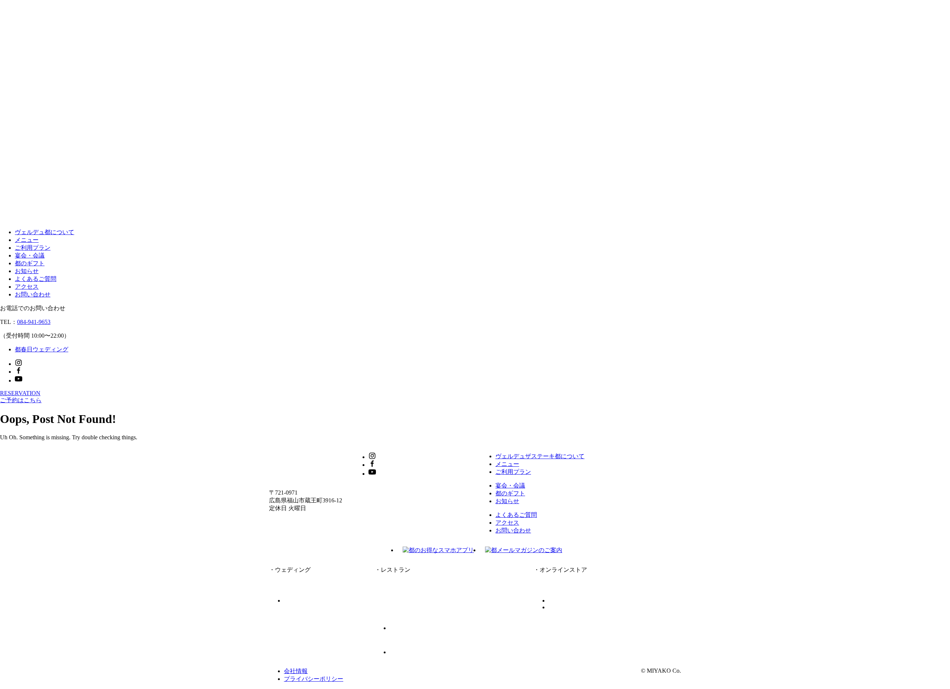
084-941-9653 (33, 322)
